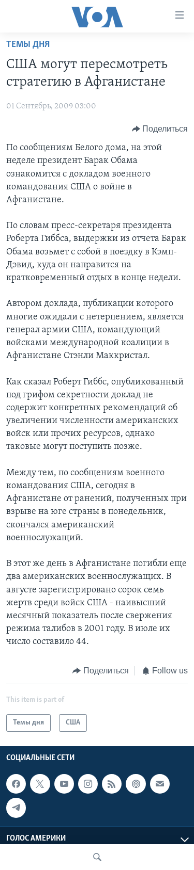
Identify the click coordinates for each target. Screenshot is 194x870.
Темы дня (28, 45)
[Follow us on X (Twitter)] (40, 784)
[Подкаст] (135, 784)
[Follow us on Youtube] (64, 784)
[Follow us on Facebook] (16, 784)
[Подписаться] (160, 784)
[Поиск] (97, 857)
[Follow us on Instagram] (88, 784)
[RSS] (112, 784)
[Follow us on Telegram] (16, 807)
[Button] (160, 129)
